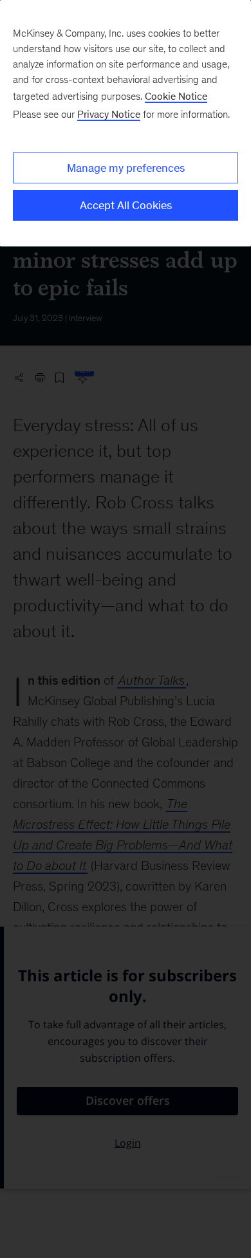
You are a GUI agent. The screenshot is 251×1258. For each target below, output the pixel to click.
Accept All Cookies (126, 205)
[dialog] (125, 123)
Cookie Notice (176, 96)
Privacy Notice (108, 114)
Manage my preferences (126, 168)
